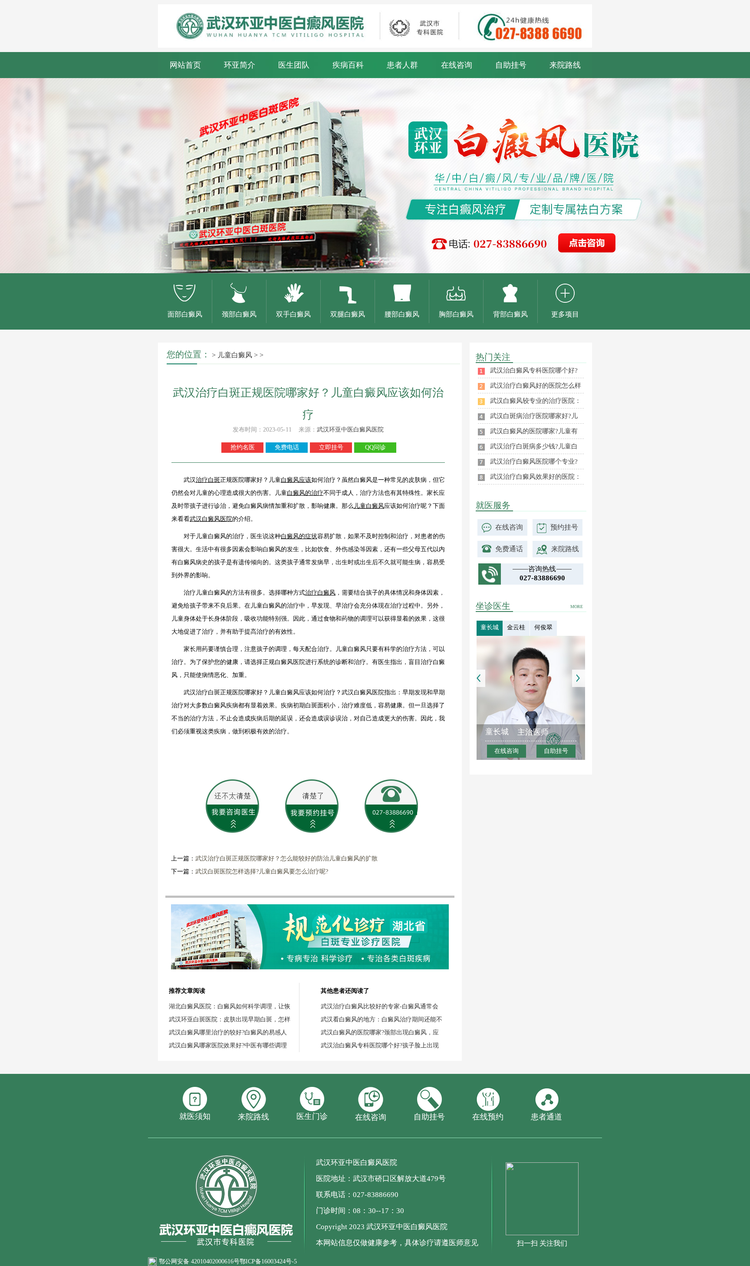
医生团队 (293, 65)
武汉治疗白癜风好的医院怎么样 (535, 385)
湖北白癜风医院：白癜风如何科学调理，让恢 (229, 1006)
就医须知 (195, 1116)
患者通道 (546, 1116)
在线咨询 (456, 65)
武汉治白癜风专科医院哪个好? (534, 370)
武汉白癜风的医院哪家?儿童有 (534, 431)
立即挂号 (331, 447)
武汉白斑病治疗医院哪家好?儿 (534, 415)
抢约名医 (242, 447)
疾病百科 (348, 65)
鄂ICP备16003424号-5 (268, 1261)
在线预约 (487, 1116)
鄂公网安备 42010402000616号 (199, 1261)
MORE (576, 606)
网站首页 (185, 65)
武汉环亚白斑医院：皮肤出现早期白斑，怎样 (229, 1019)
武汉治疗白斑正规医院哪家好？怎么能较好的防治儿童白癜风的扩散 (286, 858)
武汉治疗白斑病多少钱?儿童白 (534, 446)
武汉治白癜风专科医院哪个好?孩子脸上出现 (380, 1045)
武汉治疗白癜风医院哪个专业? (534, 461)
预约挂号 (564, 527)
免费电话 (287, 447)
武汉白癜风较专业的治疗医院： (535, 400)
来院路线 (565, 65)
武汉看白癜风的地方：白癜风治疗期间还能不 (381, 1019)
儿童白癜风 (234, 355)
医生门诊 (312, 1116)
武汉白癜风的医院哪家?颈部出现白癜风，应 (380, 1032)
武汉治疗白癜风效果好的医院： (535, 476)
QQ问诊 (375, 447)
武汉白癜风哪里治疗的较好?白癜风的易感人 (228, 1032)
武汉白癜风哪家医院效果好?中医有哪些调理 (228, 1045)
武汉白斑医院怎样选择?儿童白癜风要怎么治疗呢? (261, 871)
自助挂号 (510, 65)
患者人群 (402, 65)
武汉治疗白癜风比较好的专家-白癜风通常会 (379, 1006)
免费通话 (509, 549)
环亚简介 (239, 65)
